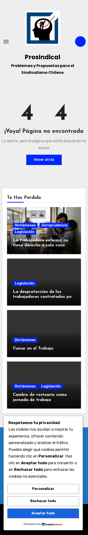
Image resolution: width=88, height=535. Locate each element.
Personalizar (43, 489)
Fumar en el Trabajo (33, 348)
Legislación (24, 232)
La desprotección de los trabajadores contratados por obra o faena (43, 297)
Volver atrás (44, 160)
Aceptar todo (43, 513)
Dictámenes (25, 225)
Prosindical (42, 57)
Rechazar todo (43, 501)
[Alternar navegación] (6, 41)
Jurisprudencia (54, 225)
